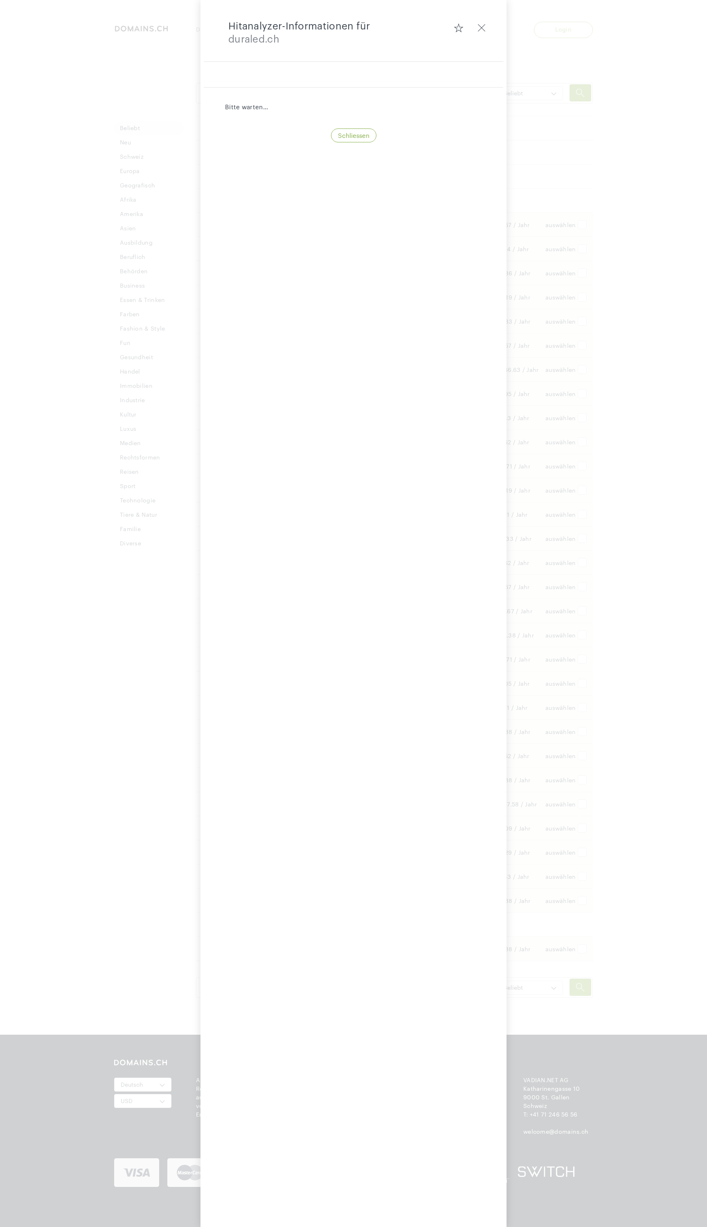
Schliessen (353, 135)
